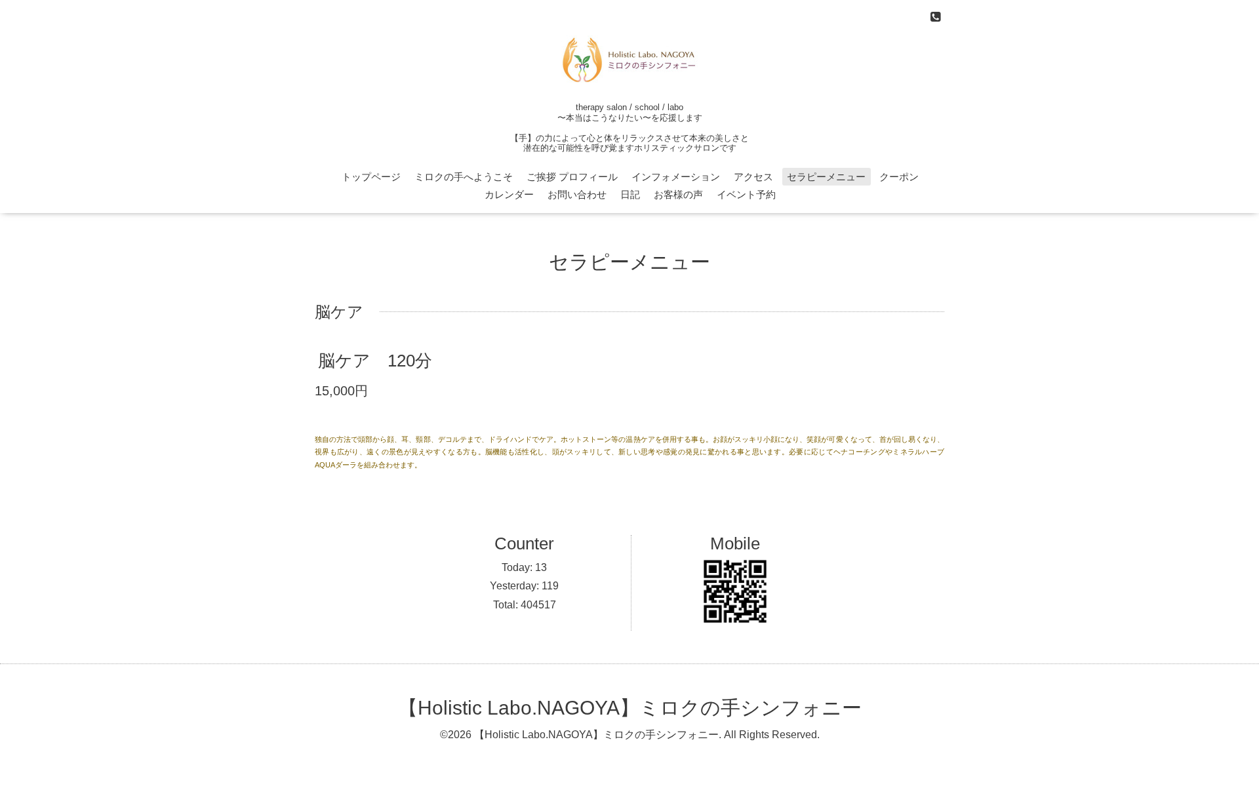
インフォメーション (675, 176)
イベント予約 (746, 194)
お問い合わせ (577, 194)
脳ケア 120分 (375, 360)
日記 (630, 194)
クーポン (899, 176)
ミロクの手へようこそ (463, 176)
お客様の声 (678, 194)
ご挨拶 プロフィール (572, 176)
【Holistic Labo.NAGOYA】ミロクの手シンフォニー (630, 708)
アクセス (753, 176)
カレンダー (509, 194)
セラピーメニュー (826, 176)
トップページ (371, 176)
